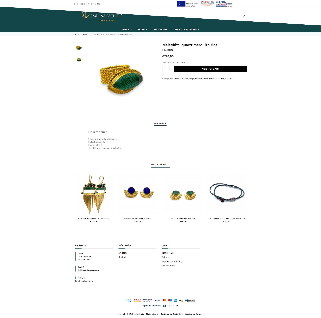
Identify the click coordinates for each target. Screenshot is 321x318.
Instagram (88, 281)
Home (76, 34)
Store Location (79, 4)
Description (160, 123)
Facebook (79, 281)
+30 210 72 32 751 (84, 256)
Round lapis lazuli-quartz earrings (138, 218)
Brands (125, 29)
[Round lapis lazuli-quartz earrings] (138, 194)
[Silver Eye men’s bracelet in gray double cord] (227, 194)
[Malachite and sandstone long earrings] (94, 194)
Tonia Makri (97, 34)
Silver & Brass (159, 29)
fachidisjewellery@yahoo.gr (88, 270)
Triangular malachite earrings (182, 218)
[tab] (160, 123)
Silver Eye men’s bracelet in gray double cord (227, 218)
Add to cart (211, 69)
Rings (191, 78)
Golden (141, 29)
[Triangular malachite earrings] (182, 194)
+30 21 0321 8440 (84, 259)
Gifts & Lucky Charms (186, 29)
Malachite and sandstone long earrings (94, 218)
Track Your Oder (94, 4)
